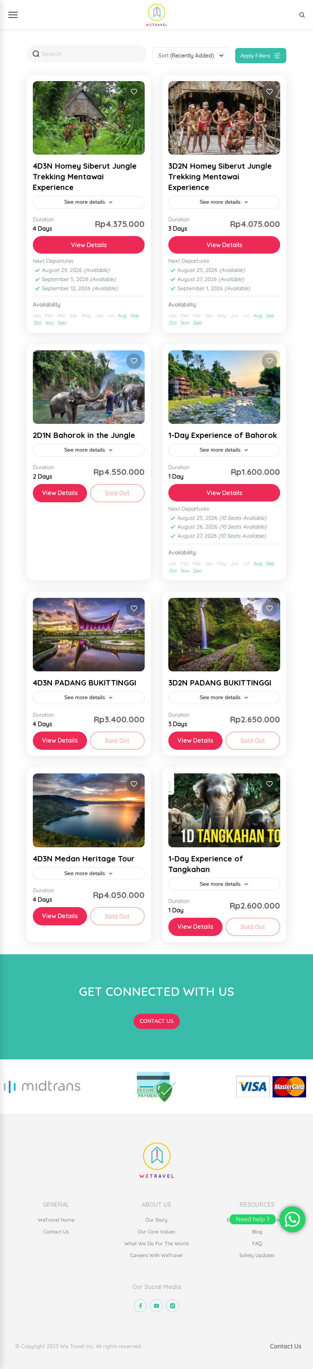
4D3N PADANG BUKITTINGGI (84, 682)
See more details (84, 202)
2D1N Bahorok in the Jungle (84, 435)
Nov (49, 323)
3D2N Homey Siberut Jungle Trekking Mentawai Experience (220, 176)
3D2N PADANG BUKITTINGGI (219, 682)
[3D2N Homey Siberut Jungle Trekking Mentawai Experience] (224, 118)
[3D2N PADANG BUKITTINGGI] (224, 634)
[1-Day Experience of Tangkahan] (224, 810)
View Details (89, 245)
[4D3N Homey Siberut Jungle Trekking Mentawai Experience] (89, 118)
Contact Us (286, 1346)
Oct (37, 323)
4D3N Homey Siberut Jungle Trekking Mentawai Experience (85, 176)
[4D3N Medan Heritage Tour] (89, 810)
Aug (122, 315)
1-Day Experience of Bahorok (222, 435)
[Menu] (13, 15)
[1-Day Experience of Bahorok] (224, 387)
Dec (62, 323)
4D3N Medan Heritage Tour (84, 858)
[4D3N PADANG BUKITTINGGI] (89, 634)
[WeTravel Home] (156, 15)
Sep (135, 315)
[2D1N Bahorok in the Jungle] (89, 387)
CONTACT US (157, 1021)
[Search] (302, 15)
